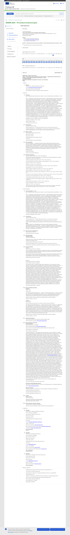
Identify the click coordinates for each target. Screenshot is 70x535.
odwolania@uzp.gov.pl (32, 444)
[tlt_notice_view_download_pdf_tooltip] (23, 62)
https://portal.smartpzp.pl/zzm (42, 320)
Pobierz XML (11, 33)
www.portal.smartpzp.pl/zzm (46, 426)
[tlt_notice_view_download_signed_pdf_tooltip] (53, 55)
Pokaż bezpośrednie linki (13, 35)
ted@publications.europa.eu (33, 460)
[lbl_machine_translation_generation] (34, 65)
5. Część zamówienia (11, 51)
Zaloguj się (57, 3)
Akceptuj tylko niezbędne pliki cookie (57, 529)
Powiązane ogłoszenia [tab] (9, 28)
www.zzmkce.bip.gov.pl (39, 424)
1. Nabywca (9, 46)
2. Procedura (9, 48)
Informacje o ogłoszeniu (11, 56)
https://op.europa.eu (38, 463)
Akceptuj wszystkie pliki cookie (43, 529)
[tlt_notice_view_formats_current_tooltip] (61, 72)
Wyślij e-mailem (11, 39)
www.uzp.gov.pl (37, 447)
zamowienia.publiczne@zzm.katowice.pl (32, 39)
